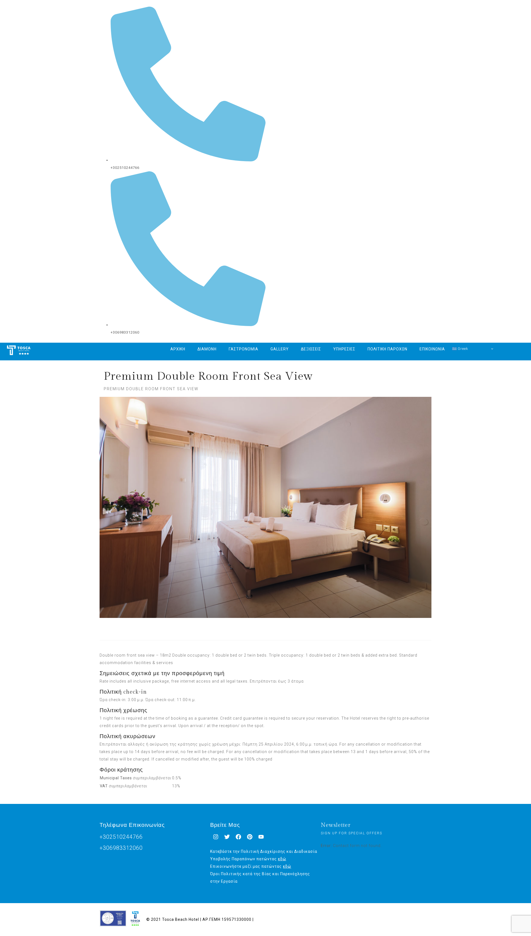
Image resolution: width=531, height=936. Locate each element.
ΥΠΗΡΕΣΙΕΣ (344, 349)
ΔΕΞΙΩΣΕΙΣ (311, 349)
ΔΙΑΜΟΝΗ (207, 349)
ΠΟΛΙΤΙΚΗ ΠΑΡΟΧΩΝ (387, 349)
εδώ (282, 859)
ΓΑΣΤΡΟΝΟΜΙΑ (243, 349)
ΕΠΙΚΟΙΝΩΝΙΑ (432, 349)
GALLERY (279, 349)
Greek (462, 349)
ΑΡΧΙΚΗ (177, 349)
